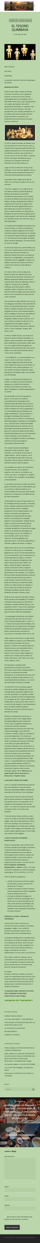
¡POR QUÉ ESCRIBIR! (28, 1064)
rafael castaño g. (9, 1053)
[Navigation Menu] (34, 6)
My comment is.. (9, 1156)
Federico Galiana (9, 1048)
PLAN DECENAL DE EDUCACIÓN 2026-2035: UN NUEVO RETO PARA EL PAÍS (19, 1024)
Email (6, 1196)
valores (8, 974)
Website (7, 1205)
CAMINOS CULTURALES (12, 1035)
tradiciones (15, 974)
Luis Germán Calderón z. (12, 1064)
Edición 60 (13, 20)
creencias (29, 974)
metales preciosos (10, 648)
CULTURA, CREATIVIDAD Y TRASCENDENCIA (18, 1019)
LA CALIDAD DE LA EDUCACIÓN (14, 1028)
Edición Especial (25, 20)
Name (7, 1187)
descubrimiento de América (22, 277)
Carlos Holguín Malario (24, 719)
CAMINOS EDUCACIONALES (13, 1016)
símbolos (22, 974)
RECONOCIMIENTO (10, 1031)
